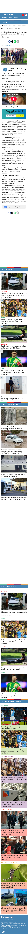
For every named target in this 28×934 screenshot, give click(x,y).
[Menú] (2, 15)
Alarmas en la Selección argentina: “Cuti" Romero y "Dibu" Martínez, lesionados (12, 372)
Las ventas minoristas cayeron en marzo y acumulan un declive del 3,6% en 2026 (14, 779)
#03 (2, 326)
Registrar (20, 115)
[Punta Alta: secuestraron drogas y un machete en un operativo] (14, 464)
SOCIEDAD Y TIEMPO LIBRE (9, 862)
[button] (9, 41)
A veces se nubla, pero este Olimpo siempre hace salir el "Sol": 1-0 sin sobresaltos (12, 752)
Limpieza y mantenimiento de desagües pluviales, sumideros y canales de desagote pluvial (11, 451)
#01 (2, 274)
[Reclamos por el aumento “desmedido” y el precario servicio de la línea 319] (14, 487)
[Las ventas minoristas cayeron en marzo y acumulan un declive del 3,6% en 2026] (14, 767)
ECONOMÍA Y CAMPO (7, 756)
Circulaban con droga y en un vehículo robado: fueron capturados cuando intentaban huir (14, 295)
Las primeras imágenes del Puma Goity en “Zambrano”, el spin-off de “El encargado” (14, 857)
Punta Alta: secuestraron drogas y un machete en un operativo (13, 475)
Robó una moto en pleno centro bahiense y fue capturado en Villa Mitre (12, 399)
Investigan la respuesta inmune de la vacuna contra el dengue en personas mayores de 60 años (13, 885)
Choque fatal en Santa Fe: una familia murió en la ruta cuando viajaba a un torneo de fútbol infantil (13, 910)
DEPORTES (4, 706)
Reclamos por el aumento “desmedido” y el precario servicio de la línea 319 (14, 498)
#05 (2, 377)
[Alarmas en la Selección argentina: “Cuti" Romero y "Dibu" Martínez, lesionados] (14, 358)
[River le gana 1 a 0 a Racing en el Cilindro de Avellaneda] (14, 716)
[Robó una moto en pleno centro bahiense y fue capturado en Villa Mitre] (14, 385)
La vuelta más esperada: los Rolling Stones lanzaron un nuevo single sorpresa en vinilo (13, 832)
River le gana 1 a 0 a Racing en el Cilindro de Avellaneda (12, 728)
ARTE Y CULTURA (6, 809)
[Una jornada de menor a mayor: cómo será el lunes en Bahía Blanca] (14, 334)
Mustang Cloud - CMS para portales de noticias (16, 932)
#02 (2, 300)
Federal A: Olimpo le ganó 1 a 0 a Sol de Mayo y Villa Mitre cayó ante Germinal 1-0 (13, 321)
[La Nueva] (9, 15)
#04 (2, 351)
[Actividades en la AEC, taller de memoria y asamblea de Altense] (14, 416)
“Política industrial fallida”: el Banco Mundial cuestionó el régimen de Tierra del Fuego (13, 804)
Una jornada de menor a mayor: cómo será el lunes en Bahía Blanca (13, 347)
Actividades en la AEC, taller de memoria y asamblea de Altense (11, 428)
